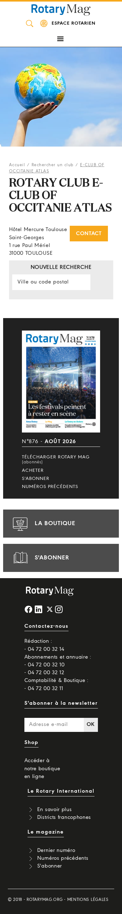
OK (91, 725)
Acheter (33, 470)
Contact (89, 234)
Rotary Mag (61, 9)
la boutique (55, 523)
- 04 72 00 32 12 (44, 673)
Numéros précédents (50, 486)
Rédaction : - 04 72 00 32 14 (44, 645)
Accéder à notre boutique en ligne (42, 768)
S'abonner (35, 478)
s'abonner (52, 558)
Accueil (17, 165)
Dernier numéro (56, 851)
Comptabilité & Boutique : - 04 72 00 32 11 (56, 684)
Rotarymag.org (45, 899)
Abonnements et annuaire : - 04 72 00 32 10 (58, 661)
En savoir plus (54, 810)
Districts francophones (64, 817)
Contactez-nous (46, 626)
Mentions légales (88, 899)
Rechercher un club (53, 165)
